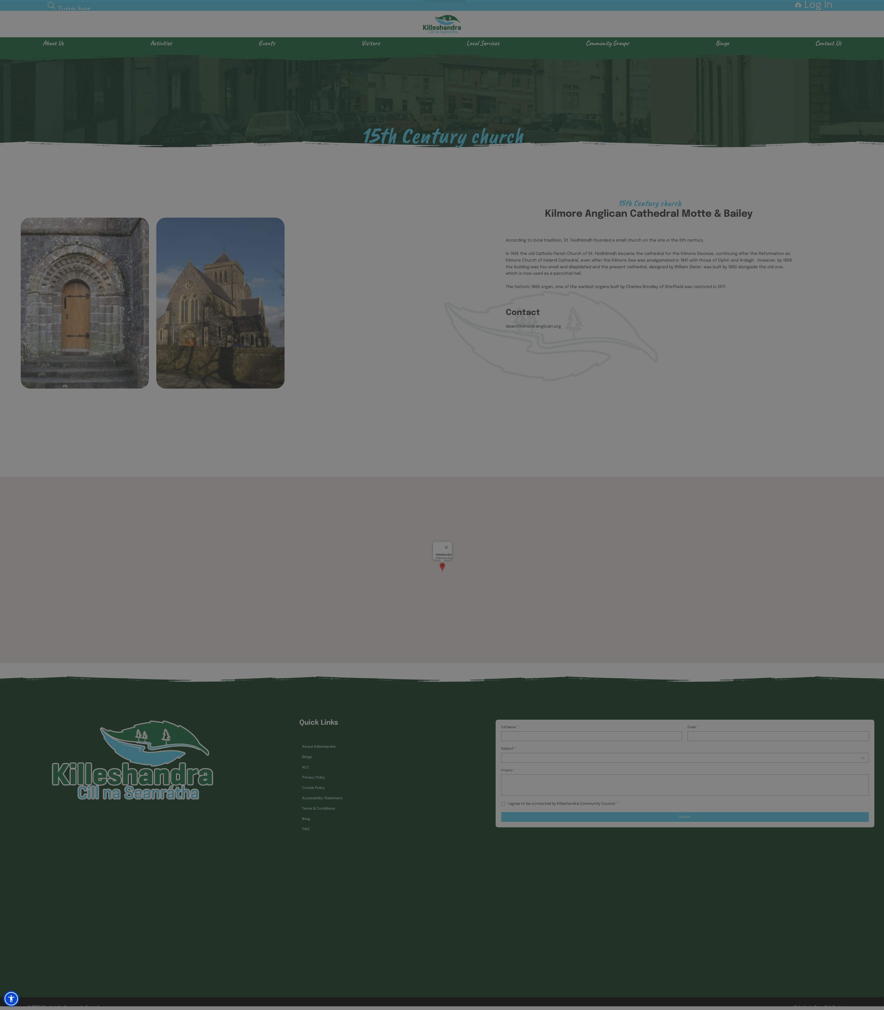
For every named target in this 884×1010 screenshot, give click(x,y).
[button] (871, 10)
